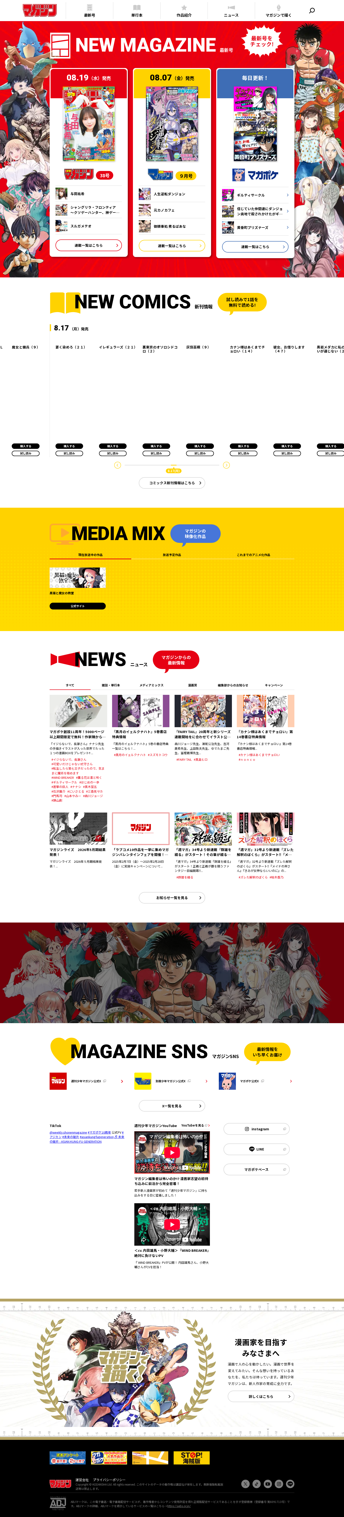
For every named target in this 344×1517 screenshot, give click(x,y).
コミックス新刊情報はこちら (172, 482)
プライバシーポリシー (109, 1479)
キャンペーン (274, 685)
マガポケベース (256, 1169)
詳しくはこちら (261, 1396)
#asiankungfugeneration (97, 1137)
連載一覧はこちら (89, 245)
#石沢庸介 (58, 791)
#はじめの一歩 (89, 782)
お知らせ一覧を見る (172, 897)
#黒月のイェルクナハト (130, 755)
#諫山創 (56, 800)
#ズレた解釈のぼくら (253, 877)
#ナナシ (75, 786)
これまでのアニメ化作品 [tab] (253, 554)
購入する (25, 446)
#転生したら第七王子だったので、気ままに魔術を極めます (78, 770)
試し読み (25, 453)
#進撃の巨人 (59, 786)
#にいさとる (75, 791)
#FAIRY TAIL (184, 759)
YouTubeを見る (193, 1125)
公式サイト (78, 606)
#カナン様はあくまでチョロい (259, 755)
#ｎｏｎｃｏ (247, 759)
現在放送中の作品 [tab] (90, 554)
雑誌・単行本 (111, 685)
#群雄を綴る (184, 877)
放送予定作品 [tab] (172, 554)
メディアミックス (151, 685)
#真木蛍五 (90, 786)
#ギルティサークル (64, 782)
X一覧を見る (172, 1105)
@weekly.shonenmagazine (68, 1132)
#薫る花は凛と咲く (89, 777)
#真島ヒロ (201, 759)
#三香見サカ (94, 791)
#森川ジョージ (93, 796)
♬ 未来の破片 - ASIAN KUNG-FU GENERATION (87, 1139)
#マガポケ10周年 (99, 1132)
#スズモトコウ (158, 755)
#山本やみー (72, 796)
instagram (260, 1128)
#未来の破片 (70, 1137)
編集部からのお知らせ (233, 685)
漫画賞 (192, 685)
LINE (260, 1148)
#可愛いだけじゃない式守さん (72, 764)
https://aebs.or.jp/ (179, 1506)
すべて (70, 685)
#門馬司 (56, 796)
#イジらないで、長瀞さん (68, 759)
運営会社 (82, 1479)
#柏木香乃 (276, 877)
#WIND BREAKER (62, 777)
